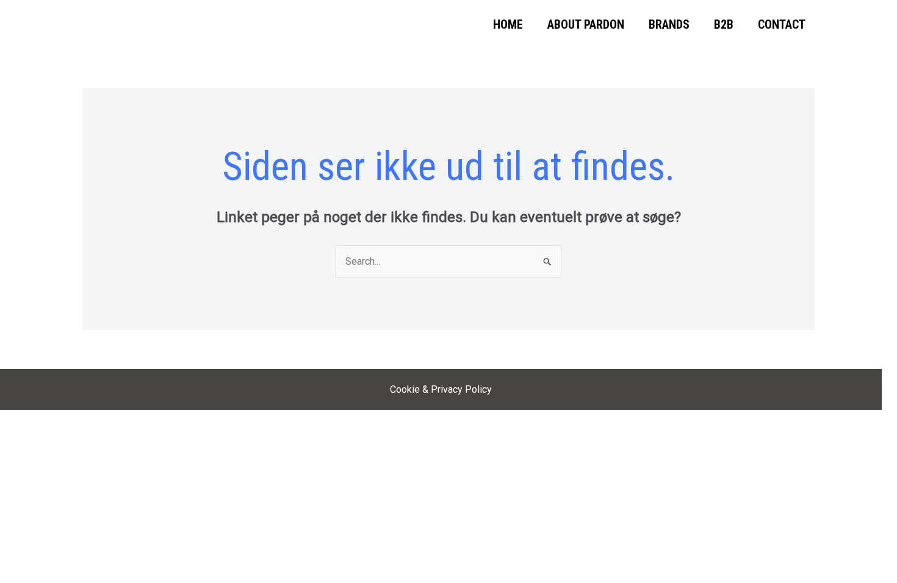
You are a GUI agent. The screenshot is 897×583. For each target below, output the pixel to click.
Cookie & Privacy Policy (441, 389)
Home (508, 24)
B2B (723, 24)
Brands (669, 24)
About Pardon (585, 24)
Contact (781, 24)
